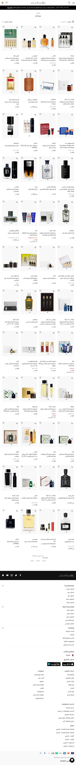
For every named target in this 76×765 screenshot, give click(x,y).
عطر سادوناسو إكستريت (12, 145)
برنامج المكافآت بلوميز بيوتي (66, 718)
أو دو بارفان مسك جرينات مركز (11, 103)
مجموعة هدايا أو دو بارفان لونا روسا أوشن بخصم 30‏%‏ (11, 410)
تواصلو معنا (70, 674)
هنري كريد (16, 56)
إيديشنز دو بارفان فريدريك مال (48, 540)
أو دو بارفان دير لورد (13, 233)
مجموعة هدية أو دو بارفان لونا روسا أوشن (66, 455)
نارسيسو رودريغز (14, 99)
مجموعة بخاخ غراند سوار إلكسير (67, 279)
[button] (29, 48)
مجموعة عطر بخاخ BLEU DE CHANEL (29, 146)
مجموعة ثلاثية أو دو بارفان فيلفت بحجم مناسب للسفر (48, 323)
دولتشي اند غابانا (69, 99)
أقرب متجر (41, 678)
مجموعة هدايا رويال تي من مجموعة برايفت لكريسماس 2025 (66, 410)
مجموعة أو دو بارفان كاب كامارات (30, 279)
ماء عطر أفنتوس (69, 541)
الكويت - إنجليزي (69, 736)
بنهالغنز (71, 230)
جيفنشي (16, 187)
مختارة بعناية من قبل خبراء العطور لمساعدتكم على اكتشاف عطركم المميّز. (34, 7)
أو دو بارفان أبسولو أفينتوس (66, 498)
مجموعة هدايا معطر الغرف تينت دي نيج (29, 364)
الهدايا (38, 13)
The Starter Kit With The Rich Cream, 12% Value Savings (66, 147)
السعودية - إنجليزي (68, 742)
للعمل (42, 688)
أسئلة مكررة (70, 695)
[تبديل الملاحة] (73, 3)
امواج (17, 452)
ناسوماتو (16, 143)
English (68, 655)
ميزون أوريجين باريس (68, 187)
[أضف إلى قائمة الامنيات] (58, 27)
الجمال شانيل (70, 589)
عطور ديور (71, 596)
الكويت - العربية (69, 739)
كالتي (54, 276)
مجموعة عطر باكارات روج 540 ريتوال (47, 364)
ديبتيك (72, 56)
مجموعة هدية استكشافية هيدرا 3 (48, 103)
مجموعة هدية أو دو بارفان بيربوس (11, 455)
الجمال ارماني (70, 613)
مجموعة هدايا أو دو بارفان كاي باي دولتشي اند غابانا (48, 499)
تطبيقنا (42, 681)
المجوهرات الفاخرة (69, 641)
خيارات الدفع (70, 681)
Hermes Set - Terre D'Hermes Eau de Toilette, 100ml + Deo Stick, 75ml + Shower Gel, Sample (29, 59)
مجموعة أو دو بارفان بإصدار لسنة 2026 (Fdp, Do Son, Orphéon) (66, 59)
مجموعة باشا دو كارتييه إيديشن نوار (49, 146)
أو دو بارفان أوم (33, 189)
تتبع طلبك (71, 685)
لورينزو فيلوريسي (32, 361)
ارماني (54, 56)
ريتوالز (72, 406)
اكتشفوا (9, 7)
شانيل (35, 143)
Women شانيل (69, 620)
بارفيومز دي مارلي (32, 99)
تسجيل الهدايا (70, 708)
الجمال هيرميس (69, 623)
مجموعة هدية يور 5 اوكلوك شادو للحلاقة (29, 234)
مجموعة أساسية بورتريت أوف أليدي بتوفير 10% (48, 544)
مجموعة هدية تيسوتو (49, 278)
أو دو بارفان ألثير (32, 102)
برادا (18, 406)
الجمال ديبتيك (70, 602)
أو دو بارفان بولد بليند (68, 233)
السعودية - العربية (69, 746)
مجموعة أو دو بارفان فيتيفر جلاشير (48, 410)
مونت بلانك (52, 406)
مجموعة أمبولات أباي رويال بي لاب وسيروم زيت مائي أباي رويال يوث (29, 455)
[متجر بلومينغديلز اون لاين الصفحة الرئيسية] (38, 2)
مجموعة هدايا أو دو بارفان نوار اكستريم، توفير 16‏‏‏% (30, 410)
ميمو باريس (33, 276)
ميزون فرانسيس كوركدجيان (66, 276)
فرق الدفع (71, 691)
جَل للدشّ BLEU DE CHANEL (13, 542)
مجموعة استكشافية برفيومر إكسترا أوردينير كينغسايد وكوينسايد (47, 234)
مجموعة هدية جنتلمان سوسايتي (12, 190)
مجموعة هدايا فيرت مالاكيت (29, 498)
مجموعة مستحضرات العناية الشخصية (66, 364)
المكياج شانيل (70, 617)
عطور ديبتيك (70, 610)
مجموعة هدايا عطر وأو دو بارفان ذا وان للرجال (66, 103)
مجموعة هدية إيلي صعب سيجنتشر (12, 364)
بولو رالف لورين (51, 187)
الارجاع (72, 688)
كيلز (36, 230)
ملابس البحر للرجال (68, 645)
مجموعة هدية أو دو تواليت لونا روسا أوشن (48, 455)
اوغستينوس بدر (69, 143)
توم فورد (34, 406)
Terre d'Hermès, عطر (30, 541)
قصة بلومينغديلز (39, 674)
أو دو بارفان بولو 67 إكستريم (48, 189)
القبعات (72, 634)
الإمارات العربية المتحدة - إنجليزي (65, 729)
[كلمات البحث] (69, 3)
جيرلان (35, 452)
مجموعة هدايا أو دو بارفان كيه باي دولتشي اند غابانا (66, 323)
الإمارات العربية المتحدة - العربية (65, 732)
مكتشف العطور (69, 714)
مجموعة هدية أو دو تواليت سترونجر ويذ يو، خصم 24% (48, 59)
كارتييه (54, 143)
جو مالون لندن (15, 276)
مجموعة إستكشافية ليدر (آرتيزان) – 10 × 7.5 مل (12, 323)
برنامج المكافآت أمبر (68, 721)
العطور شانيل (70, 599)
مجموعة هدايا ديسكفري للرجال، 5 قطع (12, 59)
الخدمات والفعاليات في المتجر (65, 711)
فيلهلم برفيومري (14, 230)
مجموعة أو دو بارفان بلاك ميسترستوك (11, 499)
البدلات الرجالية (70, 631)
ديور (36, 187)
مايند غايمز (53, 230)
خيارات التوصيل (70, 678)
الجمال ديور (70, 592)
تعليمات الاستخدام (38, 695)
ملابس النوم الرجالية (68, 638)
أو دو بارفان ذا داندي (31, 322)
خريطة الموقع (40, 698)
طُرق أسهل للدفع (38, 685)
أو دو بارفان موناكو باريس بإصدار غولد (66, 190)
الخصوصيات (40, 691)
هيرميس (34, 56)
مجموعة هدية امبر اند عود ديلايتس (11, 279)
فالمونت (53, 99)
